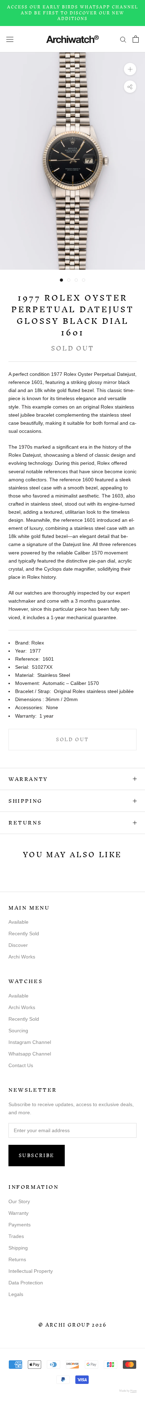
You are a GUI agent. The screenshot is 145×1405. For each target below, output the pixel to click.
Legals (15, 1294)
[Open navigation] (9, 38)
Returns (25, 822)
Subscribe (37, 1155)
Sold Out (72, 739)
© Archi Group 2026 (72, 1325)
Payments (19, 1224)
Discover (18, 945)
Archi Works (21, 957)
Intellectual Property (30, 1271)
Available (18, 922)
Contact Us (20, 1065)
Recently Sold (23, 933)
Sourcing (18, 1030)
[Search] (123, 39)
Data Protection (25, 1282)
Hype (133, 1390)
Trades (16, 1236)
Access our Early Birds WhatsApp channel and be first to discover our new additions (72, 12)
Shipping (25, 801)
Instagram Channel (29, 1042)
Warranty (28, 779)
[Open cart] (136, 39)
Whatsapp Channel (29, 1054)
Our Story (19, 1201)
